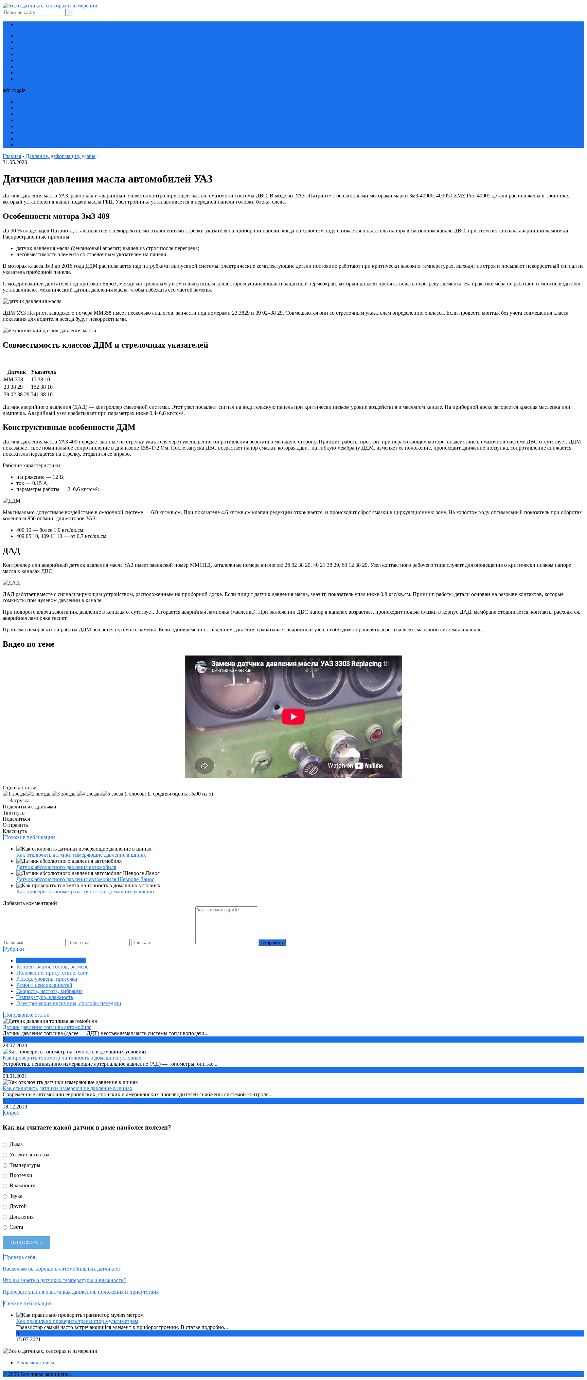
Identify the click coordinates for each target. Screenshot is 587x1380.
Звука (15, 1196)
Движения (21, 1217)
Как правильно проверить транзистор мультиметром (77, 1321)
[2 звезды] (39, 794)
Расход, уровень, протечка (46, 54)
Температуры (24, 1165)
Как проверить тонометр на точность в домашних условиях (85, 891)
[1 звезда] (14, 794)
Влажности (22, 1185)
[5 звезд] (112, 794)
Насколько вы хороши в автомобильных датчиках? (62, 1269)
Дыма (15, 1144)
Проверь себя (31, 24)
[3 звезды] (64, 794)
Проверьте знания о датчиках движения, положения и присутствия (81, 1292)
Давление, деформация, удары (51, 36)
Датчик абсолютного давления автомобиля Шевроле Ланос (85, 879)
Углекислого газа (28, 1154)
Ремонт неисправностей (44, 60)
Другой (17, 1206)
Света (15, 1227)
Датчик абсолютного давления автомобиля (66, 867)
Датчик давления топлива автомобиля (47, 1027)
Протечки (20, 1175)
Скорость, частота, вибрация (49, 66)
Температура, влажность (44, 72)
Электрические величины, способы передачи (68, 79)
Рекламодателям (35, 1362)
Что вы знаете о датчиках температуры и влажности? (64, 1280)
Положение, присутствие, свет (52, 48)
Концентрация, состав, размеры (53, 42)
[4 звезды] (89, 794)
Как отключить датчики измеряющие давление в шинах (81, 855)
